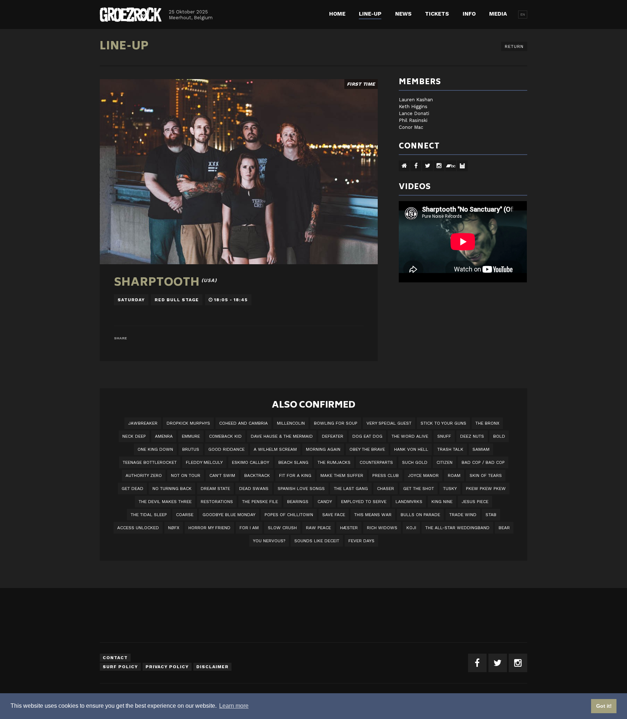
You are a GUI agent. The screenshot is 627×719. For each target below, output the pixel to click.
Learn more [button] (234, 706)
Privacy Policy (167, 666)
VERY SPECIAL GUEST (388, 423)
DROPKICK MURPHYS (188, 423)
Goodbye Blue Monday (228, 514)
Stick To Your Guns (443, 423)
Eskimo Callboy (250, 462)
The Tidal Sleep (149, 514)
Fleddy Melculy (204, 462)
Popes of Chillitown (289, 514)
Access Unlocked (138, 527)
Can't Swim (222, 475)
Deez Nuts (472, 436)
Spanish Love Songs (301, 488)
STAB (490, 514)
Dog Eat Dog (367, 436)
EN (522, 14)
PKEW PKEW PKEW (486, 488)
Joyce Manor (423, 475)
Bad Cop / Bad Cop (483, 462)
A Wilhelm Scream (275, 449)
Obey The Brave (367, 449)
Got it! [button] (604, 706)
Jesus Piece (475, 501)
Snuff (444, 436)
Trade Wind (462, 514)
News (403, 14)
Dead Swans (254, 488)
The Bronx (487, 423)
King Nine (441, 501)
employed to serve (363, 501)
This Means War (373, 514)
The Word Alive (410, 436)
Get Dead (132, 488)
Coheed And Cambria (243, 423)
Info (469, 14)
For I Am (249, 527)
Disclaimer (212, 666)
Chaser (385, 488)
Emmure (191, 436)
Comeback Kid (225, 436)
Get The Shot (418, 488)
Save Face (333, 514)
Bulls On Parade (420, 514)
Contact (115, 657)
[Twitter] (497, 663)
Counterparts (376, 462)
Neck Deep (134, 436)
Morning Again (323, 449)
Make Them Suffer (341, 475)
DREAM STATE (215, 488)
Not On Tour (185, 475)
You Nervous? (269, 540)
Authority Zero (144, 475)
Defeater (332, 436)
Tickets (437, 14)
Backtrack (257, 475)
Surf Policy (120, 666)
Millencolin (291, 423)
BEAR (504, 527)
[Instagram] (518, 663)
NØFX (173, 527)
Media (498, 14)
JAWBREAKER (142, 423)
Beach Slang (293, 462)
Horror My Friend (209, 527)
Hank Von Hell (411, 449)
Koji (411, 527)
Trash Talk (450, 449)
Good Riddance (226, 449)
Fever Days (361, 540)
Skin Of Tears (486, 475)
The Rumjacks (334, 462)
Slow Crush (282, 527)
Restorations (217, 501)
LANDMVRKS (409, 501)
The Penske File (260, 501)
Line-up (370, 14)
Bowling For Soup (335, 423)
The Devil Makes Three (165, 501)
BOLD (499, 436)
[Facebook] (477, 663)
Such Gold (414, 462)
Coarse (184, 514)
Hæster (349, 527)
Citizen (444, 462)
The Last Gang (351, 488)
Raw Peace (318, 527)
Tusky (450, 488)
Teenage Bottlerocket (150, 462)
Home (337, 14)
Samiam (480, 449)
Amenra (164, 436)
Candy (324, 501)
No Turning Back (172, 488)
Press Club (385, 475)
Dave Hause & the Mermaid (282, 436)
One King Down (155, 449)
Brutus (190, 449)
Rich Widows (382, 527)
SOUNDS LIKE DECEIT (316, 540)
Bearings (297, 501)
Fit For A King (295, 475)
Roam (454, 475)
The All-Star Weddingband (457, 527)
